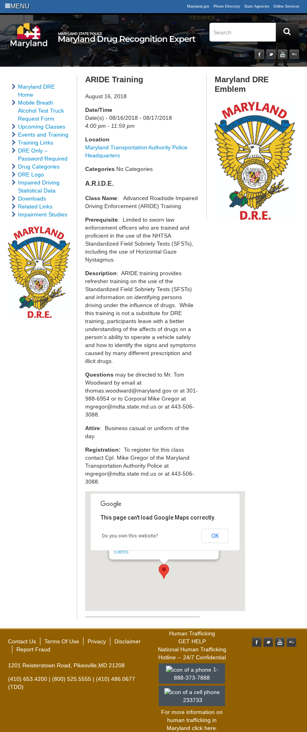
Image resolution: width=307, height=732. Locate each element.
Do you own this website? (130, 536)
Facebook (259, 54)
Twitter (271, 54)
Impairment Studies (42, 214)
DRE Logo (31, 174)
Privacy (97, 641)
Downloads (32, 198)
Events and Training (43, 134)
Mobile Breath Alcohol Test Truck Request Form (41, 110)
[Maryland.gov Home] (29, 43)
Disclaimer (127, 641)
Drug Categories (39, 166)
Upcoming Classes (41, 126)
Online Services (286, 6)
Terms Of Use (61, 641)
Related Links (35, 206)
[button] (164, 571)
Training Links (35, 142)
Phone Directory (226, 6)
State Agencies (256, 6)
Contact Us (22, 641)
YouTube (282, 54)
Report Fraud (33, 649)
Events (121, 552)
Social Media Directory (294, 54)
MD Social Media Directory (291, 642)
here (210, 728)
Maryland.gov (198, 6)
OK (215, 536)
